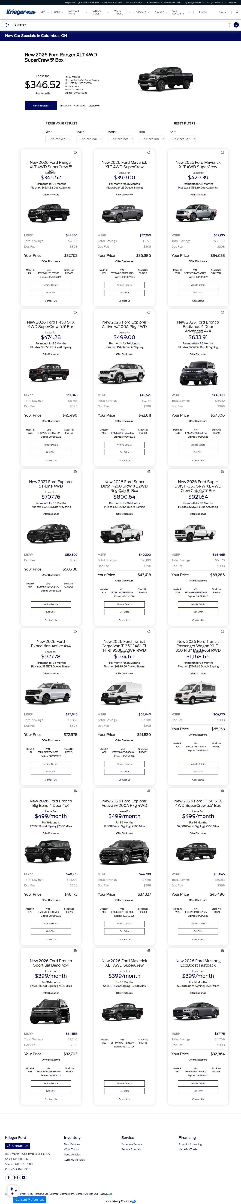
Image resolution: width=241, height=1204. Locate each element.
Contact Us (20, 1146)
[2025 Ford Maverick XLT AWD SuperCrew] (198, 214)
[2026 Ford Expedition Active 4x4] (51, 693)
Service (127, 1138)
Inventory (72, 1138)
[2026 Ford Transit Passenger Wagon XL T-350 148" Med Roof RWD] (198, 693)
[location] (147, 3)
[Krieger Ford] (21, 12)
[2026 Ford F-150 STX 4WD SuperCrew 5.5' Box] (51, 373)
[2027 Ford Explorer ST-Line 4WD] (51, 533)
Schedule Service (131, 1144)
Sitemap (54, 1194)
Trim (142, 132)
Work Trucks (71, 1149)
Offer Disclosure (51, 194)
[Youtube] (23, 1177)
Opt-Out (93, 1194)
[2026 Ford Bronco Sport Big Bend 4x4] (51, 1012)
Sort (173, 132)
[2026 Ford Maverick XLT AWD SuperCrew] (124, 214)
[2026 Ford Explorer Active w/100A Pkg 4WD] (124, 373)
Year (49, 132)
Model (112, 132)
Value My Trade (188, 1149)
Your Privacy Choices (118, 1201)
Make (80, 132)
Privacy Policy (26, 1194)
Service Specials (131, 1149)
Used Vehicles (72, 1154)
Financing (187, 1138)
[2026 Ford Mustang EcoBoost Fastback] (198, 1012)
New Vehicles (72, 1144)
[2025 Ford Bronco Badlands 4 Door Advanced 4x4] (198, 373)
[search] (237, 12)
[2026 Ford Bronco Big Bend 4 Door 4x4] (51, 852)
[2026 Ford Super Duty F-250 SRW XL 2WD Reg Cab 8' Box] (124, 533)
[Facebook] (8, 1177)
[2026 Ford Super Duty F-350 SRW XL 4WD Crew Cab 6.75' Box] (198, 533)
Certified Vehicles (74, 1159)
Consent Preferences (30, 1199)
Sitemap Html (67, 1194)
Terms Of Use (41, 1194)
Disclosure (94, 105)
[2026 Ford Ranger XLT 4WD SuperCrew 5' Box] (51, 214)
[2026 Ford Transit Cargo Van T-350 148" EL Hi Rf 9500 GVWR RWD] (124, 693)
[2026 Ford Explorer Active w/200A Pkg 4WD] (124, 852)
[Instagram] (16, 1177)
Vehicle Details (41, 105)
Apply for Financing (190, 1144)
